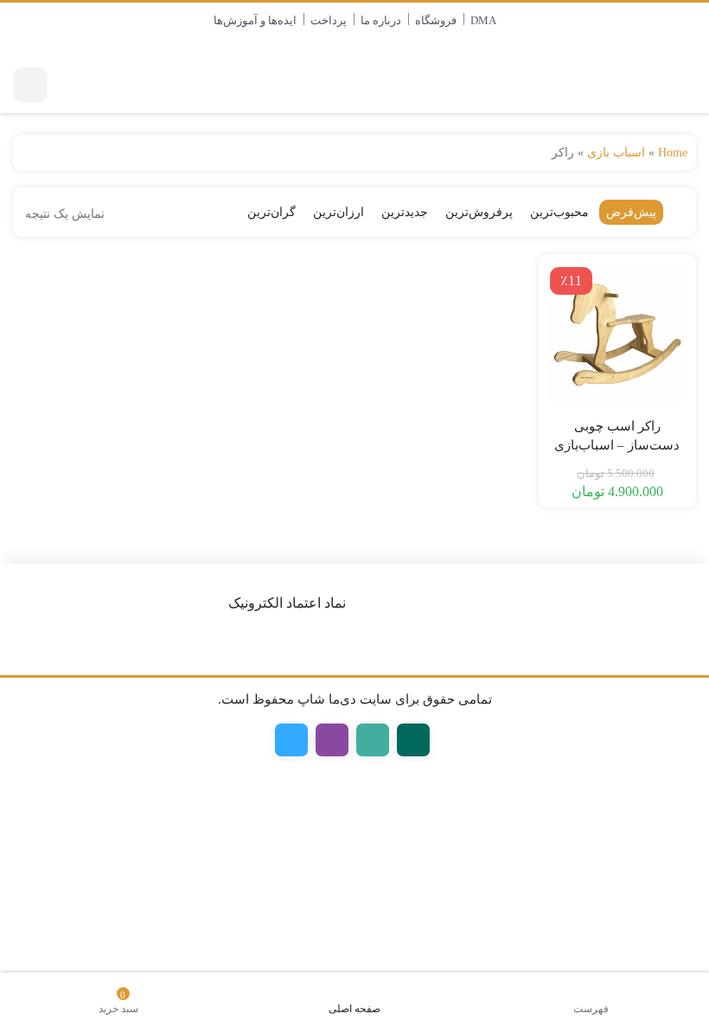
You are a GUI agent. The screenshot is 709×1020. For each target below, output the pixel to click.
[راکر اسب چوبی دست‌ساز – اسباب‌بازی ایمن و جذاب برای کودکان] (617, 333)
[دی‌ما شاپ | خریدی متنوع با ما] (631, 84)
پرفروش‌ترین (479, 212)
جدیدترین (404, 212)
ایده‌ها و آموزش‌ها (255, 20)
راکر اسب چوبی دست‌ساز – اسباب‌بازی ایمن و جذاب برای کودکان (617, 445)
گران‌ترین (271, 212)
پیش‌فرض (631, 212)
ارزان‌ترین (338, 212)
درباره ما (381, 20)
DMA (483, 20)
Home (672, 152)
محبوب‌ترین (559, 212)
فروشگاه (436, 20)
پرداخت (328, 20)
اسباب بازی (616, 152)
